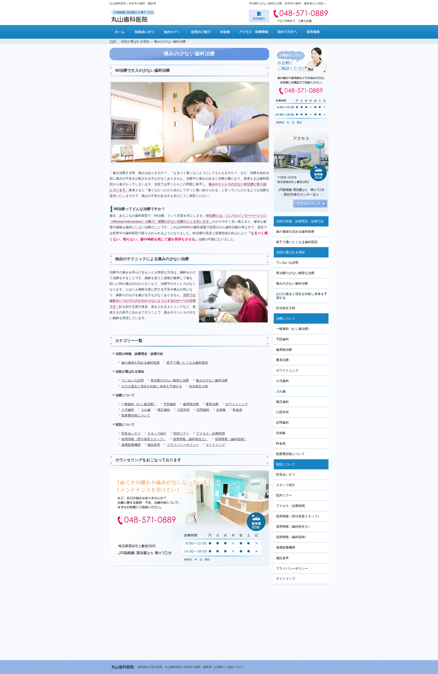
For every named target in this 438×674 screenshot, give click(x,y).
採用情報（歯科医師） (231, 439)
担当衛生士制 (198, 386)
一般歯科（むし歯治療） (138, 404)
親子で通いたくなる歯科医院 (187, 362)
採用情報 (314, 32)
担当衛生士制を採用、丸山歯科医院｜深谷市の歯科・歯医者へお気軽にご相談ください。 (192, 667)
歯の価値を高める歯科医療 (140, 362)
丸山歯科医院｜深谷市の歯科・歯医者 (133, 3)
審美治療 (212, 404)
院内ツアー (181, 433)
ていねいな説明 (132, 380)
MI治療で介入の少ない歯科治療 (142, 70)
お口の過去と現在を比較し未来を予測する (151, 386)
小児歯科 (127, 410)
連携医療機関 (131, 445)
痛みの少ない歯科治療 (212, 380)
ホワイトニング (236, 404)
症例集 (221, 410)
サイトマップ (215, 445)
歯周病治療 (191, 404)
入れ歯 (146, 410)
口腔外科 (183, 410)
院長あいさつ (131, 433)
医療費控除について (135, 415)
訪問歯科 (203, 410)
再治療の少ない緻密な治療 (170, 380)
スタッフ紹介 (157, 433)
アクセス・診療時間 (210, 433)
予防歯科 (169, 404)
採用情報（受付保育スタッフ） (143, 439)
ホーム (119, 32)
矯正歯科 (163, 410)
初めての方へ (287, 32)
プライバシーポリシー (183, 445)
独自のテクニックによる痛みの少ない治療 (152, 259)
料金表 (237, 410)
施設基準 (153, 445)
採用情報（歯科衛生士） (190, 439)
